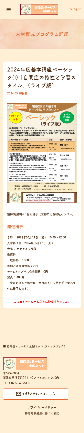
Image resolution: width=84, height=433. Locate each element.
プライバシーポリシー (42, 407)
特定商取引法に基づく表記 (42, 413)
